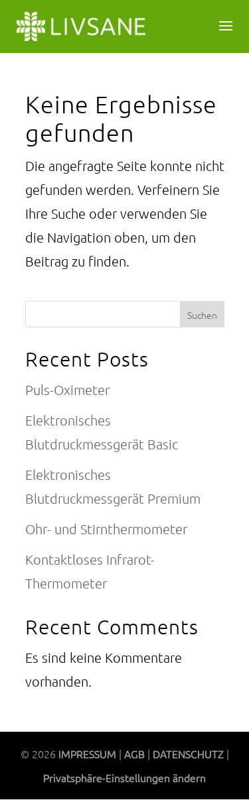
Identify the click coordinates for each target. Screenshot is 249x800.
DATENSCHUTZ (188, 753)
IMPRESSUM (87, 753)
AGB (134, 753)
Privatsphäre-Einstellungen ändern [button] (124, 777)
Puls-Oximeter (67, 390)
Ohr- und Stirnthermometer (106, 529)
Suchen (202, 314)
